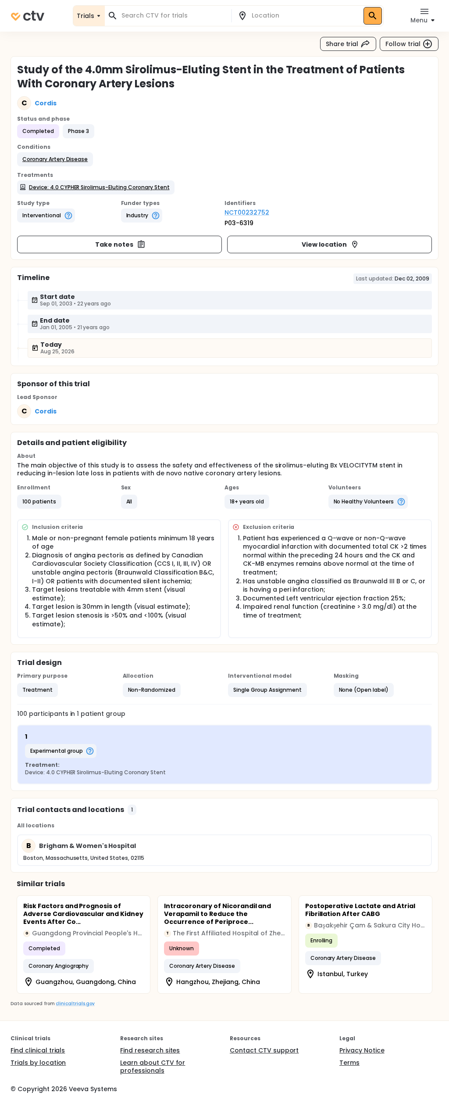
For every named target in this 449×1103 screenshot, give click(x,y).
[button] (55, 159)
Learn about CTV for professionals (152, 1066)
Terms (349, 1063)
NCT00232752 (246, 212)
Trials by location (38, 1063)
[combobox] (173, 15)
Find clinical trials (38, 1050)
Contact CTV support (264, 1050)
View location (324, 244)
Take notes (114, 244)
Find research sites (150, 1050)
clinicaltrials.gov (75, 1003)
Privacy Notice (362, 1050)
